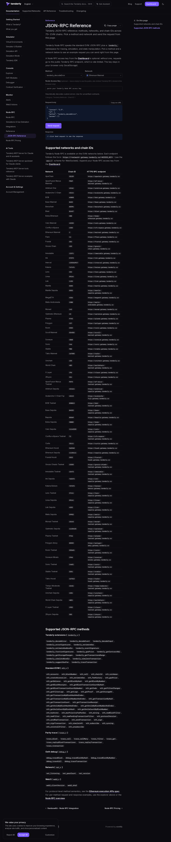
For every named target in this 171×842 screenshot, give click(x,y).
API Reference (49, 11)
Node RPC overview (55, 798)
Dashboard (83, 58)
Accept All (23, 835)
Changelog (81, 11)
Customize (49, 835)
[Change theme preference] (163, 4)
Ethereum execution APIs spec (104, 791)
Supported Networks (31, 11)
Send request (53, 126)
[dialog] (30, 829)
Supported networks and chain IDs (148, 24)
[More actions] (120, 25)
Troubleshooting (66, 11)
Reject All (11, 835)
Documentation (12, 11)
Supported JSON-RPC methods (147, 28)
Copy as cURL (116, 103)
